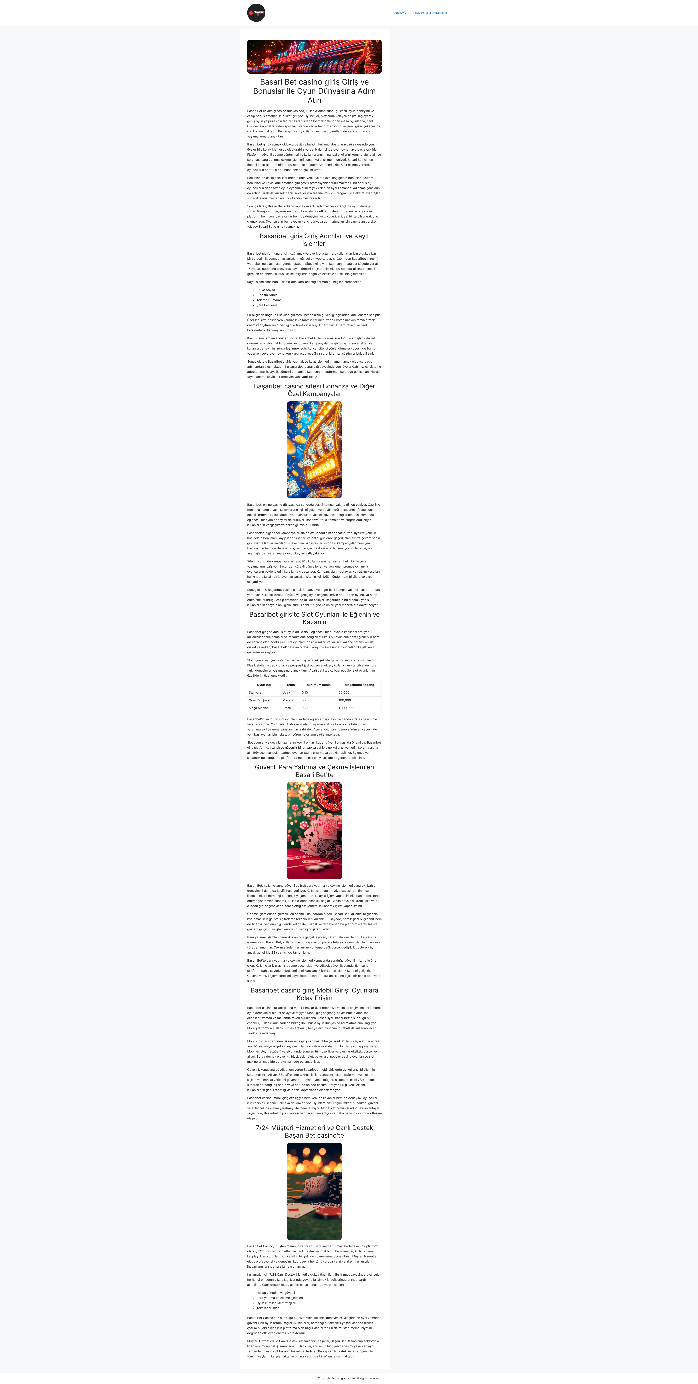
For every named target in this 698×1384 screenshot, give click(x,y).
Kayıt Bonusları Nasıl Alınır (430, 12)
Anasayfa (400, 12)
